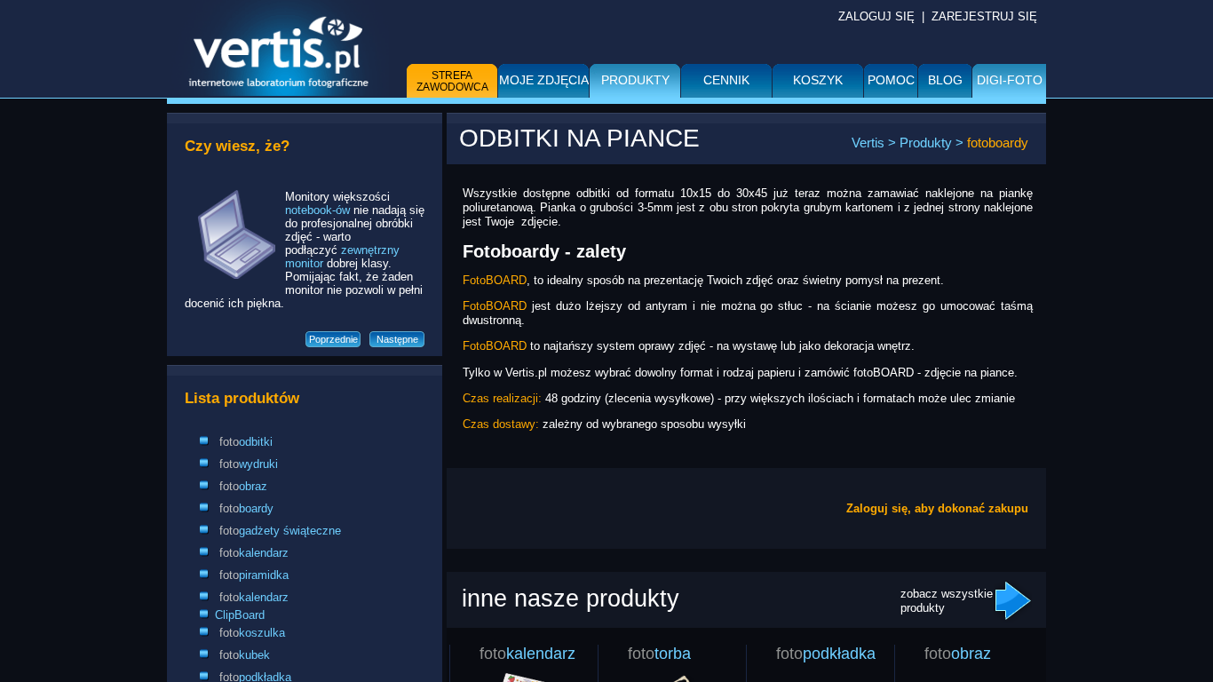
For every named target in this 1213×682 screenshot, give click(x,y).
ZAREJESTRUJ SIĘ (984, 16)
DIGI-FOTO (1010, 80)
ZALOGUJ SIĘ (876, 16)
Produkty (635, 80)
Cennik (726, 80)
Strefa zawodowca (452, 81)
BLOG (945, 80)
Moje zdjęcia (544, 80)
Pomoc (891, 80)
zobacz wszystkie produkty (946, 601)
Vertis (868, 142)
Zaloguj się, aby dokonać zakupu (937, 508)
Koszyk (818, 80)
